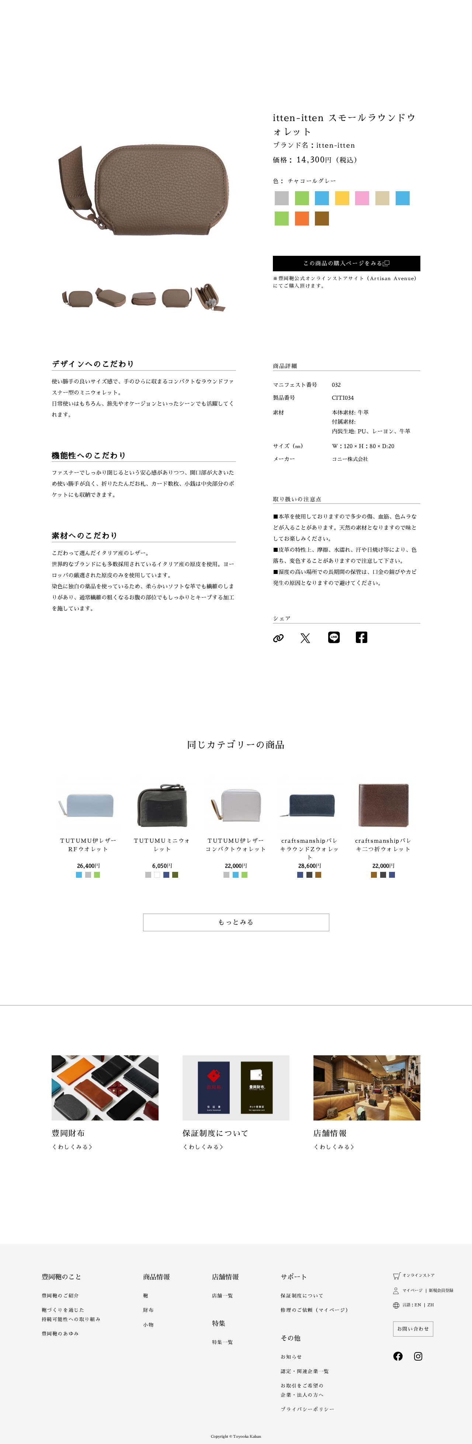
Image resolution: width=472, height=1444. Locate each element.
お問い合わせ (413, 1329)
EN (417, 1305)
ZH (430, 1305)
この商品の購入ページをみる (343, 263)
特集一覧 (222, 1342)
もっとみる (236, 922)
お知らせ (291, 1357)
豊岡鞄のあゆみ (60, 1333)
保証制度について (302, 1295)
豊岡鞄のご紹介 (60, 1295)
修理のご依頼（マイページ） (316, 1310)
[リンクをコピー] (278, 638)
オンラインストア (418, 1275)
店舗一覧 (222, 1295)
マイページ (412, 1291)
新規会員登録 (441, 1291)
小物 (148, 1325)
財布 (148, 1310)
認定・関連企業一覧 (305, 1371)
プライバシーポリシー (307, 1409)
